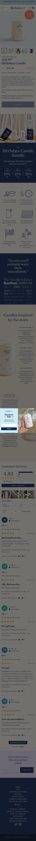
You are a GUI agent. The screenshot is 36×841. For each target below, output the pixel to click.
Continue (9, 428)
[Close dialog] (34, 410)
